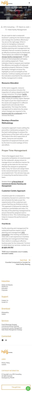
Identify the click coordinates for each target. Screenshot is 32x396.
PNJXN (12, 377)
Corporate (4, 290)
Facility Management (12, 251)
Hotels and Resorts (7, 285)
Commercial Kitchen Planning (10, 326)
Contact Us (5, 300)
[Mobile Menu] (29, 3)
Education (4, 288)
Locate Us (5, 302)
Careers (4, 364)
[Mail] (6, 340)
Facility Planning (22, 251)
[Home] (5, 15)
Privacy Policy (6, 362)
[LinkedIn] (2, 340)
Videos (4, 314)
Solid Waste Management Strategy (12, 329)
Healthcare (5, 286)
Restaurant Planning (7, 253)
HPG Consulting (8, 27)
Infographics (5, 312)
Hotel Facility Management (17, 30)
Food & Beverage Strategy (9, 324)
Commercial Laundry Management (12, 328)
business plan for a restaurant (12, 113)
